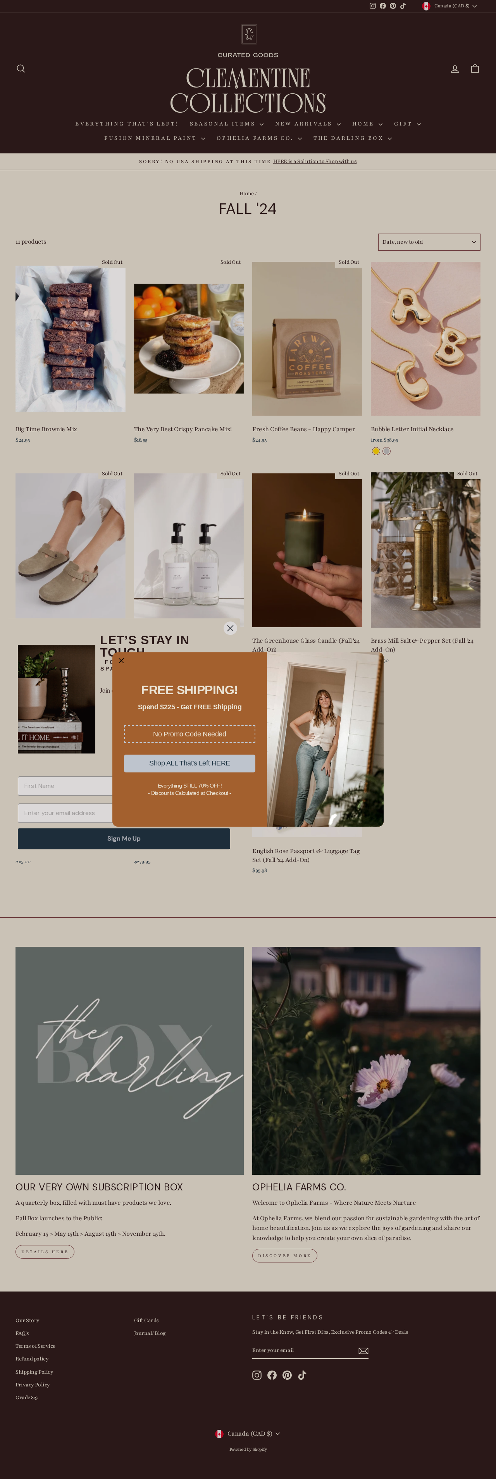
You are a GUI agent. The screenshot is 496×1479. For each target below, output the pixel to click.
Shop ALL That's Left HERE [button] (189, 763)
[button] (189, 734)
